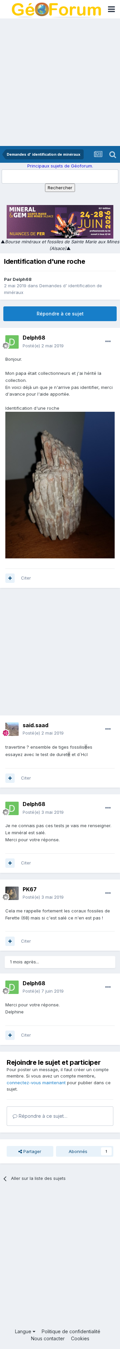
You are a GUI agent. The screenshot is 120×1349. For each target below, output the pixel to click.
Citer (26, 578)
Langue (24, 1331)
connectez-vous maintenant (36, 1082)
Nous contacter (48, 1338)
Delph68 (22, 279)
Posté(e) (43, 345)
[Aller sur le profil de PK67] (12, 893)
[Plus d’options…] (108, 342)
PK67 (30, 889)
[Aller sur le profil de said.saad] (12, 729)
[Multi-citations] (10, 578)
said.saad (35, 725)
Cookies (80, 1338)
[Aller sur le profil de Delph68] (12, 342)
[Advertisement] (60, 82)
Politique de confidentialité (71, 1331)
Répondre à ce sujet (60, 313)
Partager (31, 1151)
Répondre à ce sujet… (42, 1116)
